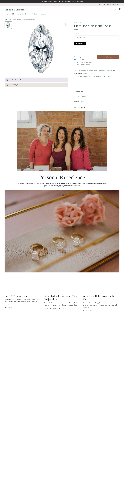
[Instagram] (100, 4)
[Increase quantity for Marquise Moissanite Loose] (81, 50)
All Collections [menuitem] (33, 14)
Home (6, 19)
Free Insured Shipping (80, 96)
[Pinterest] (82, 107)
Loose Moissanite (17, 19)
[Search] (111, 9)
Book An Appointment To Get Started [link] (54, 308)
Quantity (76, 46)
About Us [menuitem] (43, 14)
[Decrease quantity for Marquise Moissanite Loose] (75, 50)
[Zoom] (65, 24)
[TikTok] (105, 4)
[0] (117, 9)
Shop (10, 19)
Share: (75, 107)
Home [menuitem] (6, 14)
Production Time (78, 91)
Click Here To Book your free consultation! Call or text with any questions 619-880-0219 (62, 1)
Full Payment (81, 59)
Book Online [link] (86, 310)
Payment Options (79, 101)
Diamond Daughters (14, 9)
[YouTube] (102, 4)
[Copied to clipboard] (84, 107)
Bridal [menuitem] (12, 14)
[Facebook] (79, 107)
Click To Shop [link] (8, 307)
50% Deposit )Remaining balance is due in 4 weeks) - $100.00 (85, 63)
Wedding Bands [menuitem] (22, 14)
